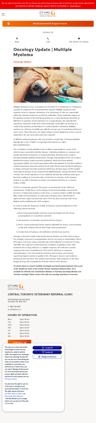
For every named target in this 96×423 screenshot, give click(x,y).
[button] (3, 14)
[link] (48, 14)
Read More (75, 6)
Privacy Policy (11, 379)
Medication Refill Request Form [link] (50, 23)
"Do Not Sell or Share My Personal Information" (15, 395)
